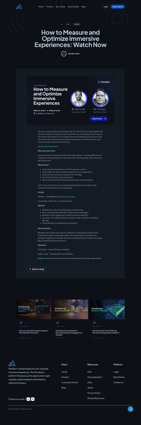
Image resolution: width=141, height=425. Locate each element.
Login (116, 371)
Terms (90, 387)
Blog (83, 6)
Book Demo (119, 377)
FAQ (89, 371)
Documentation (94, 377)
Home (41, 6)
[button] (60, 6)
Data (89, 382)
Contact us (118, 382)
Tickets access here (67, 196)
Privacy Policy (94, 393)
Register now (43, 258)
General (76, 24)
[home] (21, 6)
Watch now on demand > (48, 146)
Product (49, 6)
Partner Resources (95, 398)
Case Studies (73, 6)
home (61, 24)
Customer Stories (69, 382)
